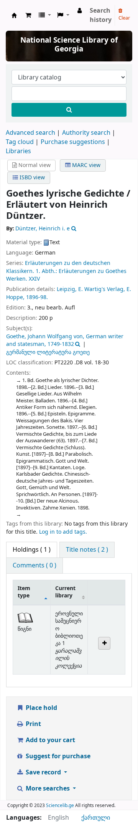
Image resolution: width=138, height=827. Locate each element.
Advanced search (30, 132)
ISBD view (31, 178)
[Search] (69, 110)
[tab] (87, 550)
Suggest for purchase (57, 756)
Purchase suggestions (73, 142)
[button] (28, 15)
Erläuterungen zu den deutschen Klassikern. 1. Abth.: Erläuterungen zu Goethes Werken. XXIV (66, 271)
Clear (124, 18)
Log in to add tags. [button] (63, 532)
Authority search (86, 132)
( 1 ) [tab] (32, 549)
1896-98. (37, 297)
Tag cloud (20, 142)
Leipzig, (67, 289)
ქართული (95, 817)
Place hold (40, 708)
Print (32, 724)
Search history (101, 15)
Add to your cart (49, 740)
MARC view (85, 165)
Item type (24, 592)
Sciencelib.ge (60, 805)
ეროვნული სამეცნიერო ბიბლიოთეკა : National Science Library (14, 15)
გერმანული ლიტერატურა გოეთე (48, 352)
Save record (43, 772)
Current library (65, 592)
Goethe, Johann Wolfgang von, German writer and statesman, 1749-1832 (64, 340)
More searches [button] (47, 788)
